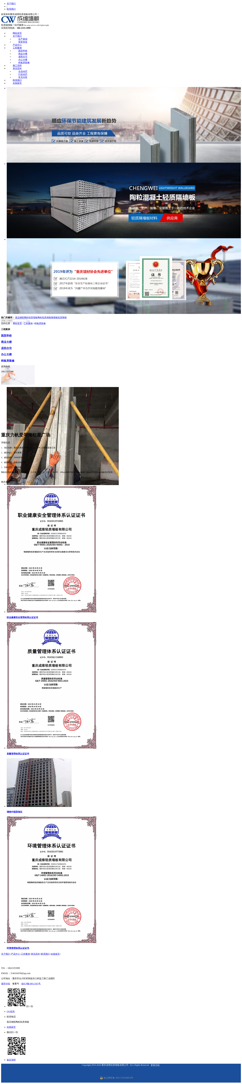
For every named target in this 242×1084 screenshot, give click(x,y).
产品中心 (17, 45)
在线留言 (17, 83)
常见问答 (22, 77)
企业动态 (22, 71)
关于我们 (11, 3)
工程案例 (17, 48)
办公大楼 (22, 59)
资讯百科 (17, 68)
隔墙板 (54, 317)
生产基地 (22, 39)
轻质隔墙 (62, 317)
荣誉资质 (22, 42)
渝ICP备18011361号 (31, 983)
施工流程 (17, 65)
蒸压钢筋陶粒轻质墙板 (26, 317)
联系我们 (11, 9)
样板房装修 (24, 62)
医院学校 (22, 51)
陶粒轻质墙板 (44, 317)
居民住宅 (22, 56)
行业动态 (22, 74)
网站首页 (17, 33)
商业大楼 (22, 54)
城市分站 (5, 983)
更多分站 (155, 1065)
